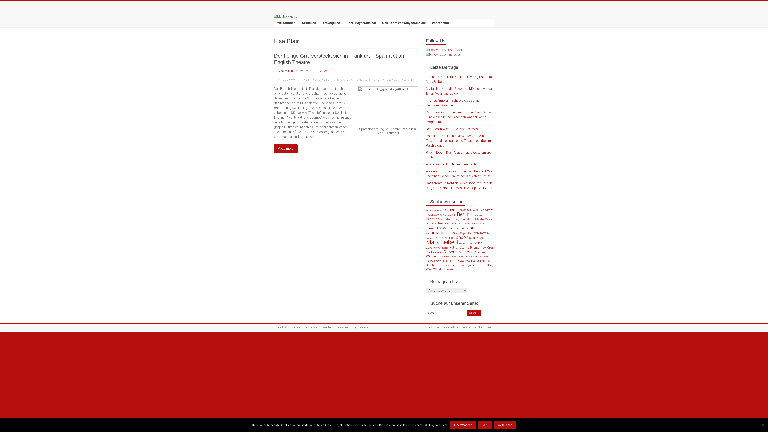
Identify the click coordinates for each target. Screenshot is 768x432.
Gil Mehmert (446, 228)
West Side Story (482, 265)
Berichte (324, 71)
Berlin (463, 214)
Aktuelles (309, 23)
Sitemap (430, 327)
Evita (467, 223)
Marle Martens (466, 243)
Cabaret (431, 219)
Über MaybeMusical (361, 23)
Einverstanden (463, 425)
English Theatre (312, 80)
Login (491, 327)
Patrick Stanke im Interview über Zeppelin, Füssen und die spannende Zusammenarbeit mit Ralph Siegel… (459, 140)
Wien (429, 269)
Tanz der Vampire (465, 261)
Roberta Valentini (459, 252)
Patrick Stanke (459, 247)
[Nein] (763, 425)
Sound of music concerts (452, 256)
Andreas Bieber (474, 210)
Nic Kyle (363, 80)
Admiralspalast (434, 210)
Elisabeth (459, 223)
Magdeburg (476, 237)
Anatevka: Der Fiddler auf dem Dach (451, 164)
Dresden (449, 223)
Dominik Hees (434, 223)
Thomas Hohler (448, 265)
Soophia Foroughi (392, 80)
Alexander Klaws (454, 210)
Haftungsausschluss (474, 327)
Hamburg (460, 228)
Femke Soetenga (479, 223)
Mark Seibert (442, 242)
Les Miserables (443, 237)
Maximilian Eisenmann (293, 71)
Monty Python (350, 80)
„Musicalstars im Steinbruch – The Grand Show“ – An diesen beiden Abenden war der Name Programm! (459, 117)
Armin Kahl (450, 215)
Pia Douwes (434, 252)
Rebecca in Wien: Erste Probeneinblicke (453, 129)
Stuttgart (446, 261)
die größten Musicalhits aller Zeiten (472, 219)
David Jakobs (445, 219)
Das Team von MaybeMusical (404, 23)
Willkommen (286, 23)
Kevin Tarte (479, 233)
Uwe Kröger (465, 265)
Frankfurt (326, 80)
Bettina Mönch (477, 215)
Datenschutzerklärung (448, 327)
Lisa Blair (337, 80)
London (461, 237)
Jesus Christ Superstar (458, 233)
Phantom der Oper (481, 247)
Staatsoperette (473, 256)
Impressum (440, 23)
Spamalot (407, 80)
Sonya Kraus (375, 80)
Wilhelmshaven (443, 269)
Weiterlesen (505, 425)
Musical (445, 248)
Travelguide (331, 23)
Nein (485, 425)
